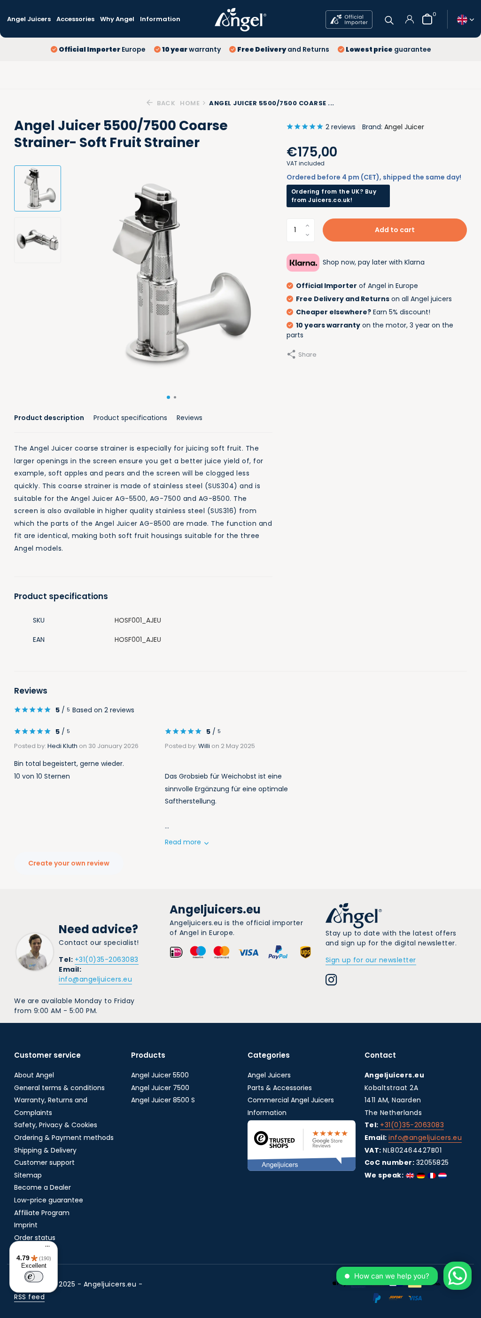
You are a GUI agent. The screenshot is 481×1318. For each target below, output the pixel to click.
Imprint (26, 1225)
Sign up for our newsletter (371, 960)
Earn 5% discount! (363, 312)
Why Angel (117, 19)
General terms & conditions (59, 1087)
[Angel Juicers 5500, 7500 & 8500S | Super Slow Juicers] (240, 19)
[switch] (33, 1276)
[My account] (409, 19)
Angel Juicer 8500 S (163, 1100)
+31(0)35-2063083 (107, 959)
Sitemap (28, 1175)
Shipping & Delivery (45, 1150)
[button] (168, 397)
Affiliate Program (42, 1212)
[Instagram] (331, 981)
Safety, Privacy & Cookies (55, 1125)
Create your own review (68, 863)
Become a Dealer (42, 1187)
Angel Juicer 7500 (160, 1087)
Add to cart (395, 229)
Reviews (189, 417)
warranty (191, 49)
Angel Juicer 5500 (160, 1075)
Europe (102, 49)
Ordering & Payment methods (64, 1137)
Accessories (75, 19)
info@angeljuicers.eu (95, 979)
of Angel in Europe (357, 285)
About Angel (34, 1075)
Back (165, 103)
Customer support (44, 1162)
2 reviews (341, 127)
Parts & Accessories (280, 1087)
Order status (34, 1237)
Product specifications (130, 417)
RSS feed (29, 1297)
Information (160, 19)
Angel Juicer (404, 127)
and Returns (283, 49)
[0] (425, 19)
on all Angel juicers (374, 299)
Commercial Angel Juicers (291, 1100)
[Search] (389, 19)
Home (190, 103)
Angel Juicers (29, 19)
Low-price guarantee (48, 1200)
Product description (49, 417)
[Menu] (45, 1247)
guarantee (388, 49)
